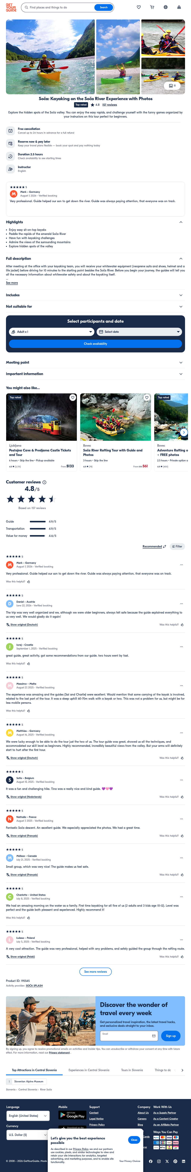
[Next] (184, 432)
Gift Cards (144, 1136)
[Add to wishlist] (72, 397)
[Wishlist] (139, 7)
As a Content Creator (165, 1118)
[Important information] (181, 374)
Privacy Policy (97, 1124)
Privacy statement (59, 1052)
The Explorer (142, 1145)
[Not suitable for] (181, 306)
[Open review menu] (181, 564)
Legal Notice (96, 1118)
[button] (103, 105)
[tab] (34, 1070)
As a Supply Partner (164, 1112)
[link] (41, 432)
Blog (140, 1124)
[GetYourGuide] (11, 7)
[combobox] (57, 7)
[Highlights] (181, 222)
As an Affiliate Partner (166, 1124)
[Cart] (152, 7)
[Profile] (179, 7)
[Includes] (181, 295)
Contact (93, 1112)
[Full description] (181, 259)
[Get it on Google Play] (72, 1116)
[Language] (166, 7)
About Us (143, 1112)
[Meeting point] (181, 362)
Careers (142, 1118)
